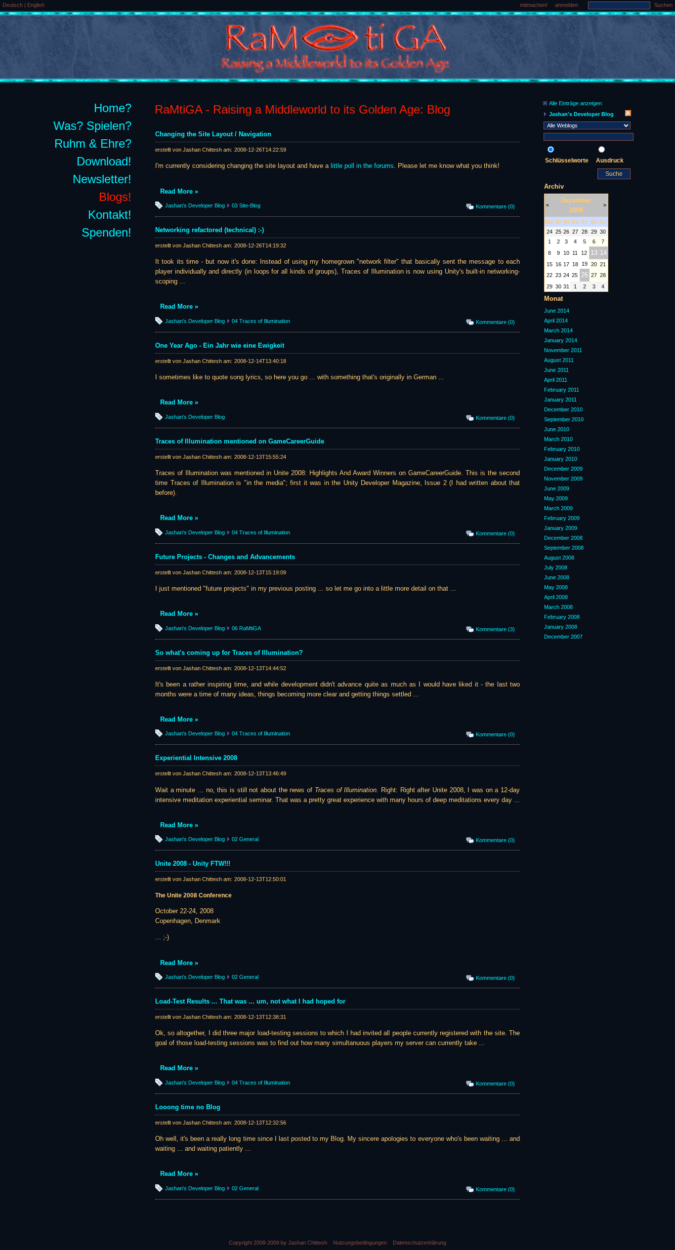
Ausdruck (610, 160)
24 (549, 232)
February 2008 (562, 617)
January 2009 (560, 528)
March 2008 (558, 607)
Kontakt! (109, 214)
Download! (104, 161)
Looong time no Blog (187, 1107)
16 (558, 264)
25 (558, 232)
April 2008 (556, 597)
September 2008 (564, 548)
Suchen (663, 5)
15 (549, 264)
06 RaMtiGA (246, 628)
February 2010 (562, 449)
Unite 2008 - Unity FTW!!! (192, 863)
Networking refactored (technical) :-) (209, 230)
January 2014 (560, 340)
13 (594, 252)
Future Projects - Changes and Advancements (225, 557)
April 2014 (556, 320)
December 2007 (563, 637)
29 (594, 232)
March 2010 (558, 439)
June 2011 (556, 370)
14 (603, 252)
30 (603, 232)
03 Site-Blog (246, 205)
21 (603, 264)
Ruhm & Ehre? (92, 143)
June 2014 (556, 311)
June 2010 (556, 429)
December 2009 (563, 469)
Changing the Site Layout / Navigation (213, 134)
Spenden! (106, 232)
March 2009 (558, 508)
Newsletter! (102, 179)
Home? (112, 108)
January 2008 (560, 627)
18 (575, 264)
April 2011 (555, 380)
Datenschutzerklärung (419, 1243)
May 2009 (556, 498)
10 (566, 253)
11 (575, 253)
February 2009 (562, 518)
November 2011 (563, 350)
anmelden (566, 5)
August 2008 (559, 558)
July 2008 (555, 567)
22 (549, 275)
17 (566, 264)
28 (585, 232)
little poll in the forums (362, 165)
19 (585, 264)
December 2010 (563, 409)
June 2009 (556, 488)
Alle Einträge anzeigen (575, 103)
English (35, 5)
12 (584, 253)
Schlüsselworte (567, 160)
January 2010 (560, 459)
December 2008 (563, 538)
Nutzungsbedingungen (360, 1243)
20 (594, 264)
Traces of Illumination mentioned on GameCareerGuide (239, 441)
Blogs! (115, 196)
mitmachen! (534, 5)
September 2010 (564, 419)
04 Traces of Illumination (261, 321)
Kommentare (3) (495, 629)
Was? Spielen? (92, 125)
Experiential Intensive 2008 (196, 758)
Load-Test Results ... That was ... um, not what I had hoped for (250, 1001)
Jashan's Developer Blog (195, 205)
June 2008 (556, 577)
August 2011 (559, 360)
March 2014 (558, 330)
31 (566, 286)
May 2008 (556, 587)
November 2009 (563, 479)
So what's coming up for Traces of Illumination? (229, 652)
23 (558, 275)
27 (575, 232)
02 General (245, 839)
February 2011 (561, 390)
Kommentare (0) (495, 206)
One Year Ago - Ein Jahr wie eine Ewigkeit (219, 345)
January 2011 (560, 400)
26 (566, 232)
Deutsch (13, 5)
